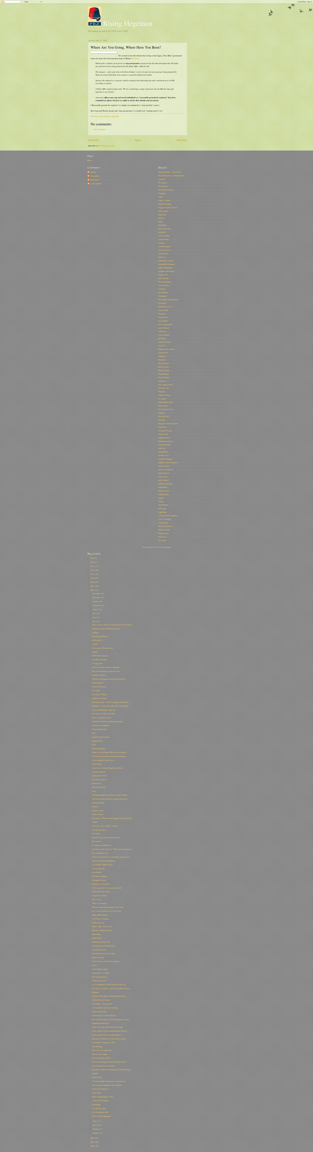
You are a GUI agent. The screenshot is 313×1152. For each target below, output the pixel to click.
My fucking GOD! (98, 787)
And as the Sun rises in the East (103, 1065)
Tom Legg (162, 508)
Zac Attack (162, 540)
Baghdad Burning (164, 204)
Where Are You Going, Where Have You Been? (109, 752)
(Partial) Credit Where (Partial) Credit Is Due (108, 996)
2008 (92, 586)
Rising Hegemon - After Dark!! (169, 172)
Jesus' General (163, 335)
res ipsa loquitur (95, 183)
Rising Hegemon (127, 23)
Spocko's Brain (163, 466)
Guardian (135, 58)
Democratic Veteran (165, 260)
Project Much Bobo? (99, 729)
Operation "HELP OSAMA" (102, 930)
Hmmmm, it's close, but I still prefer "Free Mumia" (110, 706)
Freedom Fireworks (99, 949)
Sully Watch (162, 487)
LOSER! (95, 1073)
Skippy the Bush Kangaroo (168, 462)
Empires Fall (163, 274)
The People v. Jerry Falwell (102, 1004)
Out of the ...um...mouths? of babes (104, 826)
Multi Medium (163, 374)
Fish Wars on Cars (165, 306)
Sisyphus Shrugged (165, 459)
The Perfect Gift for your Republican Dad (107, 721)
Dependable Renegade (166, 264)
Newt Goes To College (100, 919)
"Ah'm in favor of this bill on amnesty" (106, 961)
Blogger (168, 547)
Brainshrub (162, 225)
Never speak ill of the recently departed (106, 1035)
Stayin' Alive (163, 476)
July (94, 613)
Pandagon (161, 420)
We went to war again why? (102, 1050)
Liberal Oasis (163, 352)
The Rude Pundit (164, 444)
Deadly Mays (97, 764)
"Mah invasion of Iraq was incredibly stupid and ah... (111, 857)
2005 (92, 1142)
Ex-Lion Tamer (163, 285)
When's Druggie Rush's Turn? (103, 1096)
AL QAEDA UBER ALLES (102, 864)
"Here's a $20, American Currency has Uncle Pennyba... (112, 624)
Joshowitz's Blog (164, 342)
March (95, 1125)
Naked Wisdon (163, 377)
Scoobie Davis (163, 455)
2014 (92, 562)
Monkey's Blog (163, 370)
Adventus (161, 179)
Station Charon (163, 473)
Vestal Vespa (163, 522)
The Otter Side (163, 416)
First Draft (162, 303)
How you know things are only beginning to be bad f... (111, 1019)
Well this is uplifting (99, 876)
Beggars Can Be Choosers (168, 207)
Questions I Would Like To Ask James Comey (109, 1038)
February (95, 1129)
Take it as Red (163, 491)
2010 (92, 578)
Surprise (95, 652)
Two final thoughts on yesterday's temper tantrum (109, 795)
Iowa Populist (163, 321)
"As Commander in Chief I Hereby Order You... (109, 984)
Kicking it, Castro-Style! (101, 884)
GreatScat (162, 313)
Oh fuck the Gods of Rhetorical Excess (106, 628)
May (94, 621)
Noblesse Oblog (164, 395)
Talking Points (163, 494)
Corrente (161, 243)
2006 (92, 1138)
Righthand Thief (164, 437)
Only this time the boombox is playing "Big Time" (110, 799)
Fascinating (96, 1104)
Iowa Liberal (163, 317)
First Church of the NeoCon (168, 299)
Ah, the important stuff (100, 1112)
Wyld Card (162, 537)
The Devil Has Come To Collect (104, 953)
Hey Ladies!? (97, 841)
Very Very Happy (164, 519)
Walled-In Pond (164, 529)
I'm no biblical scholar (100, 969)
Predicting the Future (99, 1011)
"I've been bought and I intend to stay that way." (109, 1081)
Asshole (95, 644)
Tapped (161, 498)
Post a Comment (100, 129)
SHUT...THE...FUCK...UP (102, 926)
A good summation (99, 772)
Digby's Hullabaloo (165, 267)
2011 (92, 574)
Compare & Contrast (99, 698)
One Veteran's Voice (165, 409)
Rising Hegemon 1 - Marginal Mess (171, 175)
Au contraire (96, 872)
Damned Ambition (98, 675)
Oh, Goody (96, 833)
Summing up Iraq (98, 802)
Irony (94, 791)
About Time (96, 1093)
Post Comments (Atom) (106, 145)
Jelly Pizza (162, 331)
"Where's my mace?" (99, 980)
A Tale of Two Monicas (100, 1100)
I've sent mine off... (99, 868)
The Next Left (163, 388)
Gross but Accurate (99, 686)
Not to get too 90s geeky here (102, 648)
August (95, 609)
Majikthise (162, 359)
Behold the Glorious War (101, 942)
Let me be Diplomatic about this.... (104, 710)
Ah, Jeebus (96, 690)
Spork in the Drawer (165, 469)
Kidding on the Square (166, 349)
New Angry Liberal (165, 384)
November (96, 597)
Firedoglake (162, 296)
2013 (92, 566)
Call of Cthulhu (163, 235)
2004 (92, 1146)
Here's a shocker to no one (101, 717)
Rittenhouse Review (165, 441)
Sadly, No (161, 448)
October (95, 601)
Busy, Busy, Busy (164, 228)
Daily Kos (162, 257)
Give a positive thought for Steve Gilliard (106, 1085)
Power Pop (162, 427)
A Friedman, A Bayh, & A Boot (103, 1042)
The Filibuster (163, 292)
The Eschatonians (164, 282)
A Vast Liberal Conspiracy (168, 515)
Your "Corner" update (100, 1054)
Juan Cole (162, 345)
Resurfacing (96, 783)
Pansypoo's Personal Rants (168, 423)
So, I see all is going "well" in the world (106, 911)
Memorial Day (97, 741)
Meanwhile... (97, 934)
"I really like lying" (99, 1108)
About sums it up (98, 922)
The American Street (166, 189)
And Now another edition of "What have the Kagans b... (112, 849)
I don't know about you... (101, 1089)
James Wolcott (163, 328)
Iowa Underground (165, 324)
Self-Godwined (97, 683)
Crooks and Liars (164, 250)
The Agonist (162, 182)
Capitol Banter (163, 239)
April (94, 1121)
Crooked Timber (164, 246)
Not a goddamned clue (100, 853)
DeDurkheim (94, 180)
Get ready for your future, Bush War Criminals (109, 756)
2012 (92, 570)
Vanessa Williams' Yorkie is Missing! (105, 667)
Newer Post (93, 140)
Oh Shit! (95, 806)
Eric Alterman (163, 278)
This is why (96, 899)
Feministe (161, 289)
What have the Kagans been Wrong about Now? (109, 679)
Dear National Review (100, 636)
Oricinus (161, 413)
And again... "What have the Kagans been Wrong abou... (112, 818)
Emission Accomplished (100, 725)
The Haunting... (97, 1046)
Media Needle (163, 367)
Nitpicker (161, 391)
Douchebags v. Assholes (101, 973)
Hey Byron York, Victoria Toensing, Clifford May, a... (111, 702)
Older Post (182, 140)
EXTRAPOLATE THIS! (101, 891)
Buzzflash (162, 232)
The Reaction (163, 434)
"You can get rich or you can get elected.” (107, 888)
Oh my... (95, 965)
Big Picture (162, 214)
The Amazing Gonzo (99, 977)
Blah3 (160, 221)
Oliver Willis (163, 405)
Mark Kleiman (163, 363)
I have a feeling (97, 814)
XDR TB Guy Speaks (100, 655)
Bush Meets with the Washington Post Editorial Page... (112, 1069)
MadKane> (162, 356)
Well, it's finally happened (101, 1116)
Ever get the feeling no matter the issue (106, 671)
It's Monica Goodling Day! (101, 845)
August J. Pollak (164, 200)
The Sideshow (163, 505)
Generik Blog (163, 310)
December (96, 593)
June (94, 617)
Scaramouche (163, 451)
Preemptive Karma (165, 430)
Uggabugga (162, 512)
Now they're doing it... (100, 694)
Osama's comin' (97, 810)
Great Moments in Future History (104, 1015)
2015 (92, 558)
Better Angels (163, 211)
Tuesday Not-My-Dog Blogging (103, 861)
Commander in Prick (99, 775)
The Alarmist (163, 186)
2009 (92, 582)
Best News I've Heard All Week (104, 713)
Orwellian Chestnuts (99, 659)
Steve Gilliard (163, 480)
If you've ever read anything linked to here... (108, 768)
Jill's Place (162, 338)
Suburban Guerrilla (165, 483)
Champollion (94, 176)
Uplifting (95, 632)
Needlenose (162, 381)
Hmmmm (95, 992)
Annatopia (162, 193)
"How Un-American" (99, 903)
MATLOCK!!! (97, 640)
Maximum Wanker (98, 748)
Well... (94, 733)
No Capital (162, 398)
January (95, 1133)
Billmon (161, 218)
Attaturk (93, 172)
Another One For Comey (101, 1000)
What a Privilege (98, 957)
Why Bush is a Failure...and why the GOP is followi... (111, 988)
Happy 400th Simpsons (100, 915)
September (96, 605)
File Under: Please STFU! (101, 1058)
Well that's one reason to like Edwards (106, 837)
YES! (94, 744)
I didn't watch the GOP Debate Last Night (107, 1027)
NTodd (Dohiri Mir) (165, 402)
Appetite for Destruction (101, 737)
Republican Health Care (101, 1023)
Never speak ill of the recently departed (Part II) (109, 1031)
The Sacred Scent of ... (100, 779)
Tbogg (160, 501)
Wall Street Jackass (165, 526)
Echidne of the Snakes (166, 271)
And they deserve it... (99, 830)
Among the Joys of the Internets (103, 946)
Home (138, 140)
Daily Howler (163, 253)
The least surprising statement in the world (107, 907)
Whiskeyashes (163, 533)
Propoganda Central (99, 880)
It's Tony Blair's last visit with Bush (105, 1007)
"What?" (95, 822)
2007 (92, 590)
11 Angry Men (97, 663)
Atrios (160, 197)
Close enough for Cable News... (103, 760)
